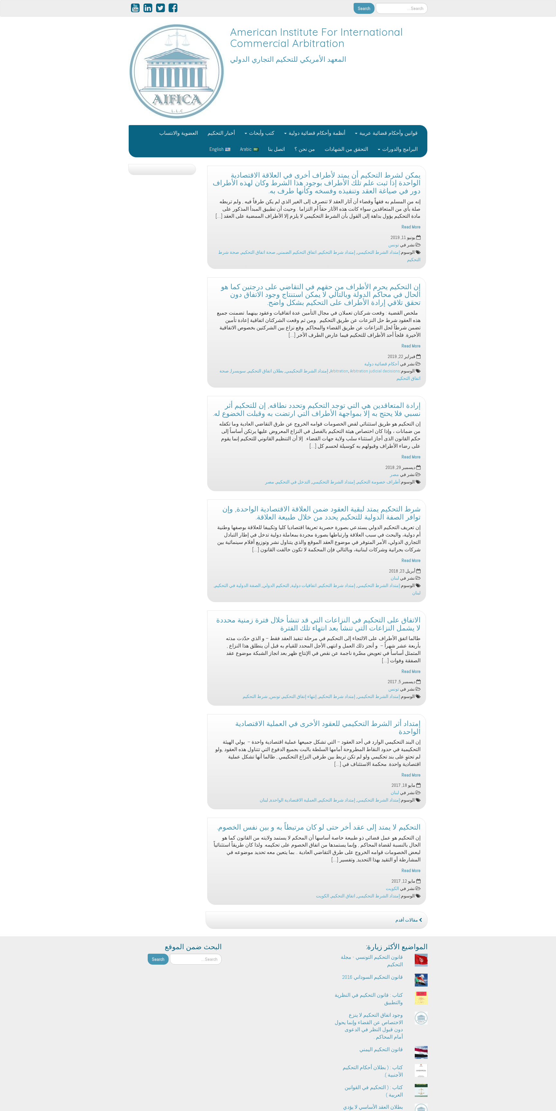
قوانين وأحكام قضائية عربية (388, 133)
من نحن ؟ (304, 149)
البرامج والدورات (399, 149)
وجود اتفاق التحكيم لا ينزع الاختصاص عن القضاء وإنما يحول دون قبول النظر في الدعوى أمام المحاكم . (369, 1026)
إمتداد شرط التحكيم (337, 252)
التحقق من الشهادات (346, 149)
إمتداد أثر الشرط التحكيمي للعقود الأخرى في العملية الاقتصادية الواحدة (328, 727)
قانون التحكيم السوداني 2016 (372, 977)
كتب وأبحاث (261, 133)
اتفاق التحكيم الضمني (297, 252)
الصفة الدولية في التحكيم (238, 585)
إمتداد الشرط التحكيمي (378, 252)
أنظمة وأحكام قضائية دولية (316, 133)
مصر (394, 474)
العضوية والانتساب (178, 133)
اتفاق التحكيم (343, 896)
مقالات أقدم (407, 920)
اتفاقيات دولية (304, 585)
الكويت (392, 888)
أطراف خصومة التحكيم (378, 482)
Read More (411, 227)
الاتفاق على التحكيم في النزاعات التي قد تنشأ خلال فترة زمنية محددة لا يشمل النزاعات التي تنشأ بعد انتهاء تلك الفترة (318, 623)
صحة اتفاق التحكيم (258, 252)
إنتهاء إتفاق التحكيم (299, 696)
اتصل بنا (276, 149)
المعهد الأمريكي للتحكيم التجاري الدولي (288, 59)
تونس (393, 245)
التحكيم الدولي (276, 585)
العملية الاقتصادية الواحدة (293, 800)
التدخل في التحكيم (293, 482)
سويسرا (238, 371)
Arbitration (339, 371)
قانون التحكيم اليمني (381, 1049)
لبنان (395, 578)
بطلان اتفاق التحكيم (265, 371)
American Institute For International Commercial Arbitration (316, 37)
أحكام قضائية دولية (381, 364)
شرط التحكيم (255, 696)
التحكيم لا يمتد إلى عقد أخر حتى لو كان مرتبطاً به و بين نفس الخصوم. (319, 826)
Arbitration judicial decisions (375, 371)
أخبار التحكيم (221, 133)
